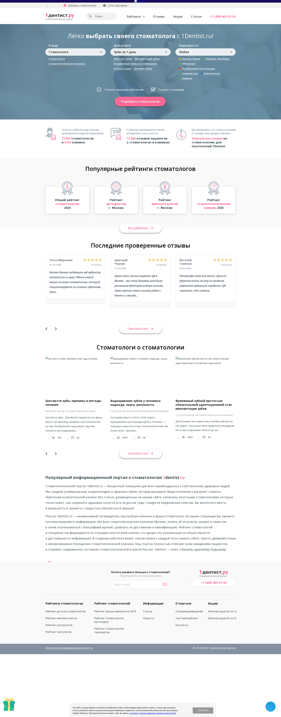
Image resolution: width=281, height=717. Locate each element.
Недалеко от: (189, 45)
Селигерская (189, 73)
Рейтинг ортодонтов (59, 625)
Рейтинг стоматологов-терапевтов (109, 630)
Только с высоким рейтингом (124, 89)
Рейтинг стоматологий (112, 603)
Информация (153, 603)
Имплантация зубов (147, 58)
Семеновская (211, 73)
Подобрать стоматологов (140, 101)
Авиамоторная (190, 58)
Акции (178, 16)
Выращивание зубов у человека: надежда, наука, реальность (135, 403)
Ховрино (186, 78)
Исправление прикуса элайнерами (135, 63)
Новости (148, 618)
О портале (183, 603)
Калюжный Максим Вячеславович (149, 411)
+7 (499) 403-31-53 (223, 16)
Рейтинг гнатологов (58, 632)
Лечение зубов (143, 68)
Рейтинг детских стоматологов (65, 611)
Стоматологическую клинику (67, 63)
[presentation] (46, 329)
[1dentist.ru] (59, 17)
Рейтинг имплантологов (61, 618)
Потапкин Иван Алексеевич (80, 411)
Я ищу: (53, 45)
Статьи (196, 16)
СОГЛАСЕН (203, 710)
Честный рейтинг (186, 618)
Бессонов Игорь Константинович (214, 415)
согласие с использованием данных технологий (152, 713)
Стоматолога (57, 58)
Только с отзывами (171, 89)
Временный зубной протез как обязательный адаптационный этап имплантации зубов (203, 405)
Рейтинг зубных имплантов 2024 (115, 611)
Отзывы (159, 16)
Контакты (181, 625)
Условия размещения (189, 611)
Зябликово (188, 63)
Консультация (122, 68)
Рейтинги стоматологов (64, 603)
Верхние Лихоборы (218, 58)
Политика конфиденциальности (69, 648)
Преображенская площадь (198, 68)
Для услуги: (122, 45)
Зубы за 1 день (123, 58)
